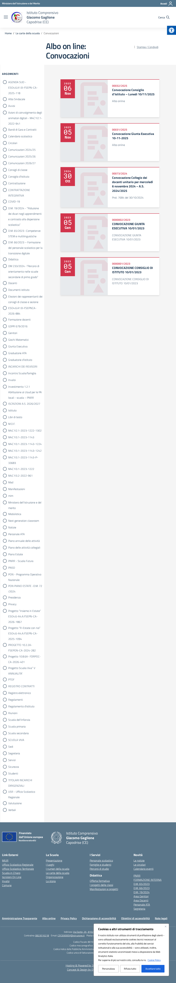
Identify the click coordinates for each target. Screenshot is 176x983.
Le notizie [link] (139, 860)
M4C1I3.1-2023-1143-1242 (25, 451)
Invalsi (12, 380)
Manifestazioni (16, 489)
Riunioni (12, 713)
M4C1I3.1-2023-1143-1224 (25, 444)
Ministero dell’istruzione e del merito (24, 502)
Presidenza (14, 597)
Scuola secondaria (18, 733)
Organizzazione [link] (54, 877)
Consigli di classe (17, 170)
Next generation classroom (23, 521)
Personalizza (108, 968)
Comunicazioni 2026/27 (22, 163)
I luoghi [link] (50, 865)
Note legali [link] (161, 918)
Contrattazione (16, 183)
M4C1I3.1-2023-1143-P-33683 (23, 457)
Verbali (12, 810)
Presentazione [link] (54, 860)
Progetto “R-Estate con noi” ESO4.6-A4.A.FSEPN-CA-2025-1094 (24, 628)
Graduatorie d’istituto (20, 360)
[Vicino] (165, 926)
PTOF (11, 679)
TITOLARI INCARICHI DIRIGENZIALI (20, 780)
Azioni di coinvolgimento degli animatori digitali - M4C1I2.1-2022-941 (25, 112)
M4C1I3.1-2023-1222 (21, 469)
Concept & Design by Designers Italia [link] (88, 970)
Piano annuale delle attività (24, 541)
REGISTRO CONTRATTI (21, 686)
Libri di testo (15, 417)
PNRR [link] (137, 876)
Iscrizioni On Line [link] (11, 877)
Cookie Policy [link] (154, 960)
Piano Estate (15, 554)
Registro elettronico (19, 693)
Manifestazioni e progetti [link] (104, 889)
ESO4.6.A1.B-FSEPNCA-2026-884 (22, 308)
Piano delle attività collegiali (24, 547)
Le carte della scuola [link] (57, 873)
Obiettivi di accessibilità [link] (135, 918)
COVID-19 (14, 201)
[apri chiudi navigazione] (6, 17)
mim (10, 496)
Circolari (12, 143)
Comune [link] (7, 885)
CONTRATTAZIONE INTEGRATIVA (19, 190)
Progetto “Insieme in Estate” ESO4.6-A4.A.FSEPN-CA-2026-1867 (24, 611)
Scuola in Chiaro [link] (11, 873)
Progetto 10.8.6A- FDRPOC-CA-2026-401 (24, 656)
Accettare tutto (153, 968)
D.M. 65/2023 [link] (142, 884)
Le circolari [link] (140, 865)
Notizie (12, 527)
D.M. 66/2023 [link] (142, 888)
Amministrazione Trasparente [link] (19, 918)
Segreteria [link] (139, 909)
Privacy (12, 604)
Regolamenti (15, 700)
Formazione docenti (19, 319)
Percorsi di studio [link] (99, 869)
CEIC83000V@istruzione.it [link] (71, 935)
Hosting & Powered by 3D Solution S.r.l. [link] (88, 965)
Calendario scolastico (20, 136)
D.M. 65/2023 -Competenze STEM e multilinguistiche (24, 231)
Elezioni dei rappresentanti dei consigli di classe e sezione (25, 296)
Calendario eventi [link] (143, 869)
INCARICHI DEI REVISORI (22, 366)
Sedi (10, 747)
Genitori (12, 333)
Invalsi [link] (5, 881)
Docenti (12, 283)
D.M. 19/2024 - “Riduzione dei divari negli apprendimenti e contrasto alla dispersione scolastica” (25, 208)
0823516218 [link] (42, 935)
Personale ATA (16, 534)
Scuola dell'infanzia (19, 720)
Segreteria (14, 753)
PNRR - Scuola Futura (20, 561)
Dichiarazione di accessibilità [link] (99, 918)
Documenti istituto (18, 290)
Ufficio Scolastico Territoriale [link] (18, 869)
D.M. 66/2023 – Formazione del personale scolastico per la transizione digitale (25, 242)
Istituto (12, 410)
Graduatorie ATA (17, 353)
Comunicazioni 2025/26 (22, 156)
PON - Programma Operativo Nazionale (24, 574)
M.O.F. (11, 424)
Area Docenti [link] (141, 900)
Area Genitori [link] (141, 896)
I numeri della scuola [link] (57, 869)
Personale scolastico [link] (101, 860)
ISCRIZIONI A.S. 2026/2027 (24, 404)
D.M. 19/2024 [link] (142, 892)
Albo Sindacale (16, 99)
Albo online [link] (49, 918)
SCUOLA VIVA (16, 740)
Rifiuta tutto (130, 968)
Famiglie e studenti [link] (100, 865)
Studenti (13, 773)
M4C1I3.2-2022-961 (20, 476)
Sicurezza (13, 767)
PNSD (11, 568)
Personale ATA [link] (142, 904)
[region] (131, 949)
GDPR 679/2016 (18, 326)
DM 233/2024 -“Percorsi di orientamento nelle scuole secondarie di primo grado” (23, 266)
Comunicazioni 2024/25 (22, 150)
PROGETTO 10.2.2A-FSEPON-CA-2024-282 (22, 645)
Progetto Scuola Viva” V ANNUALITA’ (21, 668)
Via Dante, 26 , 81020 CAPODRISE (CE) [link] (92, 932)
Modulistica (14, 514)
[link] (171, 30)
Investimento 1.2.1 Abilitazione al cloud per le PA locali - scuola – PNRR (25, 387)
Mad (10, 482)
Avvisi (11, 106)
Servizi (12, 760)
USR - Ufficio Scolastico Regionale (21, 792)
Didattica (13, 259)
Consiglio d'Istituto (18, 176)
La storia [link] (51, 881)
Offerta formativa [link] (100, 881)
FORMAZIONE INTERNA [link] (148, 880)
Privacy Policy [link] (69, 918)
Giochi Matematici (18, 340)
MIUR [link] (5, 860)
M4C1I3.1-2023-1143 (21, 437)
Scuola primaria (17, 726)
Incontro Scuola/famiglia (22, 373)
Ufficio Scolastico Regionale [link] (17, 865)
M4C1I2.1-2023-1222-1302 (25, 430)
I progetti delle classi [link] (101, 885)
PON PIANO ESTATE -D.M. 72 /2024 (25, 586)
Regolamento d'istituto (21, 706)
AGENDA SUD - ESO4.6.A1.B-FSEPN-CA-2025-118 (23, 82)
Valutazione (15, 803)
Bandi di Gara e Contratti (22, 129)
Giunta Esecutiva (18, 346)
